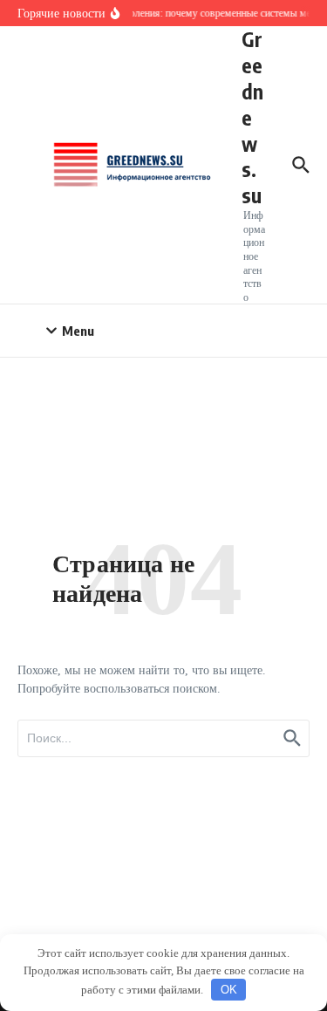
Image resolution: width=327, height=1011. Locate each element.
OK (229, 989)
